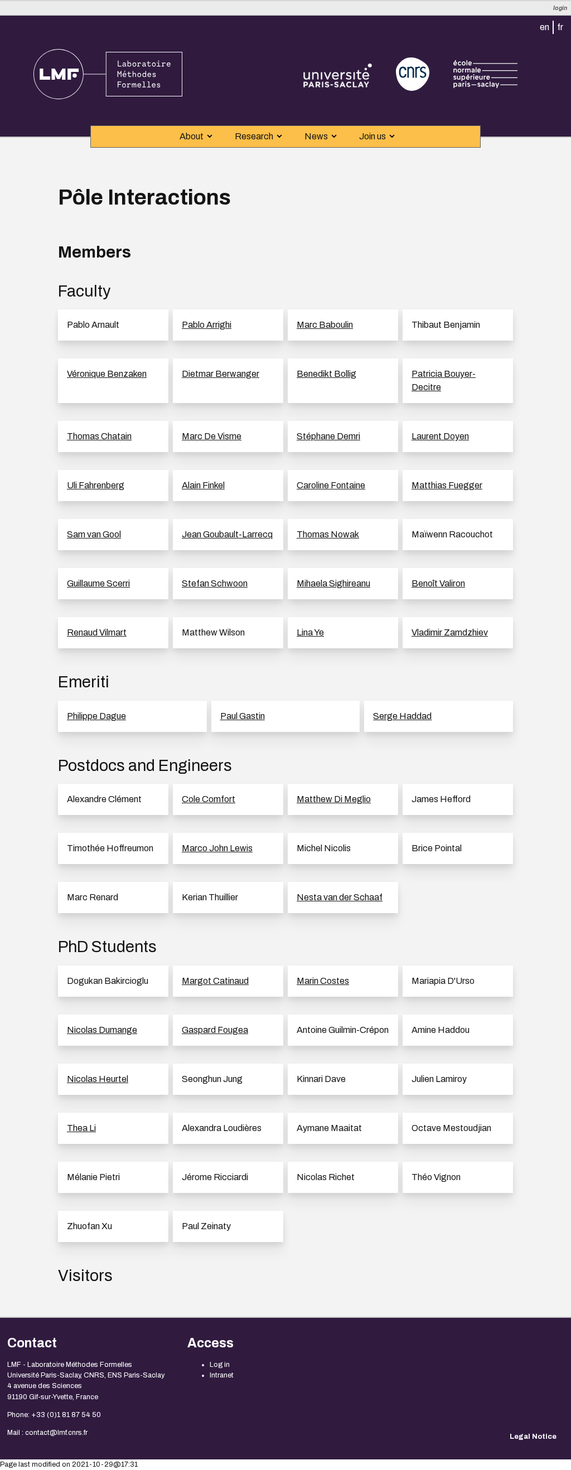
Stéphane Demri (328, 436)
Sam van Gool (94, 534)
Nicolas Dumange (102, 1030)
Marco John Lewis (217, 848)
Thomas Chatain (99, 436)
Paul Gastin (242, 716)
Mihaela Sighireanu (333, 583)
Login (560, 8)
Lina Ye (310, 632)
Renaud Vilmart (97, 632)
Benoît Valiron (438, 583)
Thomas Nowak (328, 534)
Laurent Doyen (440, 436)
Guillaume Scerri (98, 583)
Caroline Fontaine (331, 485)
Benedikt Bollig (326, 374)
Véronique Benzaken (107, 374)
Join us (372, 136)
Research (254, 136)
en (544, 27)
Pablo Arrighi (206, 324)
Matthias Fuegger (447, 485)
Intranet (222, 1375)
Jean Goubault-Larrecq (227, 534)
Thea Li (81, 1128)
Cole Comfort (208, 799)
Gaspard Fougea (215, 1030)
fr (560, 27)
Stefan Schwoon (215, 583)
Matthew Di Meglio (334, 799)
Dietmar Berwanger (220, 374)
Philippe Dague (96, 716)
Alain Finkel (203, 485)
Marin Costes (323, 981)
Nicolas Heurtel (97, 1079)
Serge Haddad (402, 716)
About (192, 136)
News (316, 136)
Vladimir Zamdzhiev (450, 632)
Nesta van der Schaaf (340, 897)
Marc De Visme (211, 436)
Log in (220, 1365)
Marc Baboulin (325, 324)
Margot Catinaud (215, 981)
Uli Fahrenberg (95, 485)
